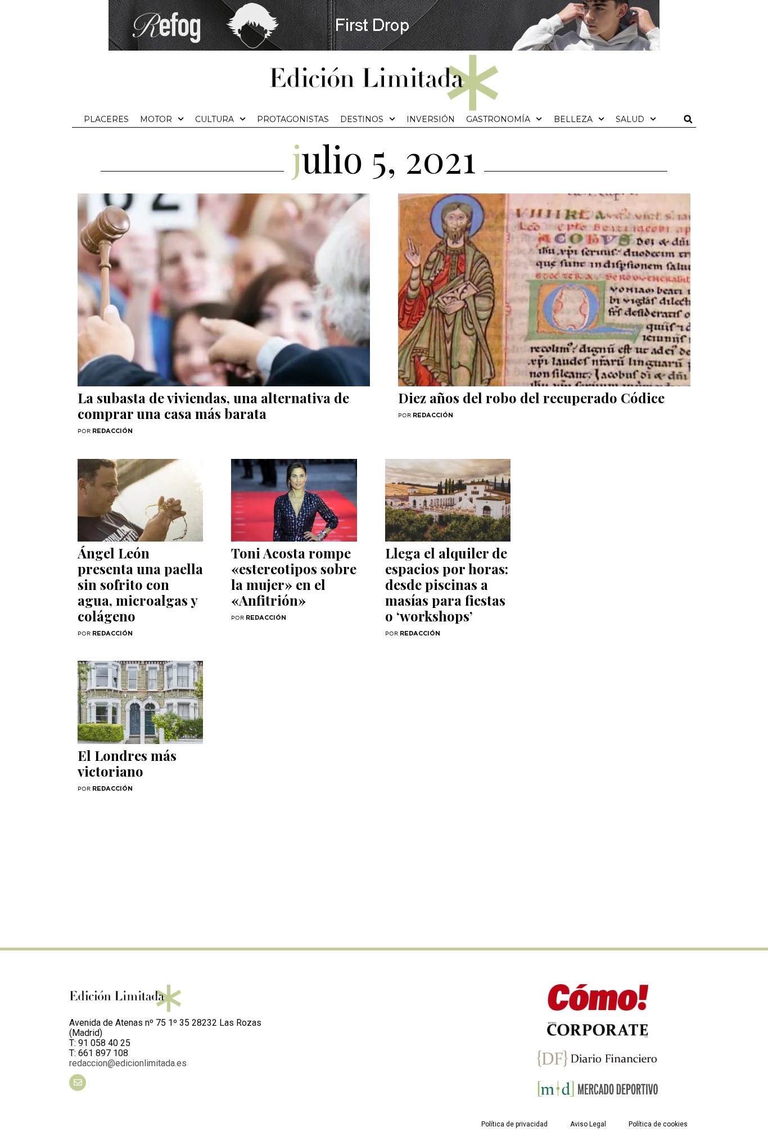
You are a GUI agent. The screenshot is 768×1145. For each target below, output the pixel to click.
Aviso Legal (588, 1124)
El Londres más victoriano (127, 763)
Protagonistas (293, 119)
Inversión (430, 119)
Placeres (106, 119)
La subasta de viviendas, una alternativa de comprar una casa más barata (213, 405)
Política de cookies (658, 1124)
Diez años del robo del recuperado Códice (531, 398)
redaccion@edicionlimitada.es (128, 1063)
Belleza (573, 119)
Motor (156, 119)
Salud (630, 119)
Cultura (214, 119)
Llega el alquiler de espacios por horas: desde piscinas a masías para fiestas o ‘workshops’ (446, 584)
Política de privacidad (514, 1124)
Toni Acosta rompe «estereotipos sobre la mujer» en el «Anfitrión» (293, 576)
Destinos (361, 119)
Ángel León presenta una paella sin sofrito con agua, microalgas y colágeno (140, 584)
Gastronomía (498, 119)
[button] (688, 119)
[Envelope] (77, 1082)
